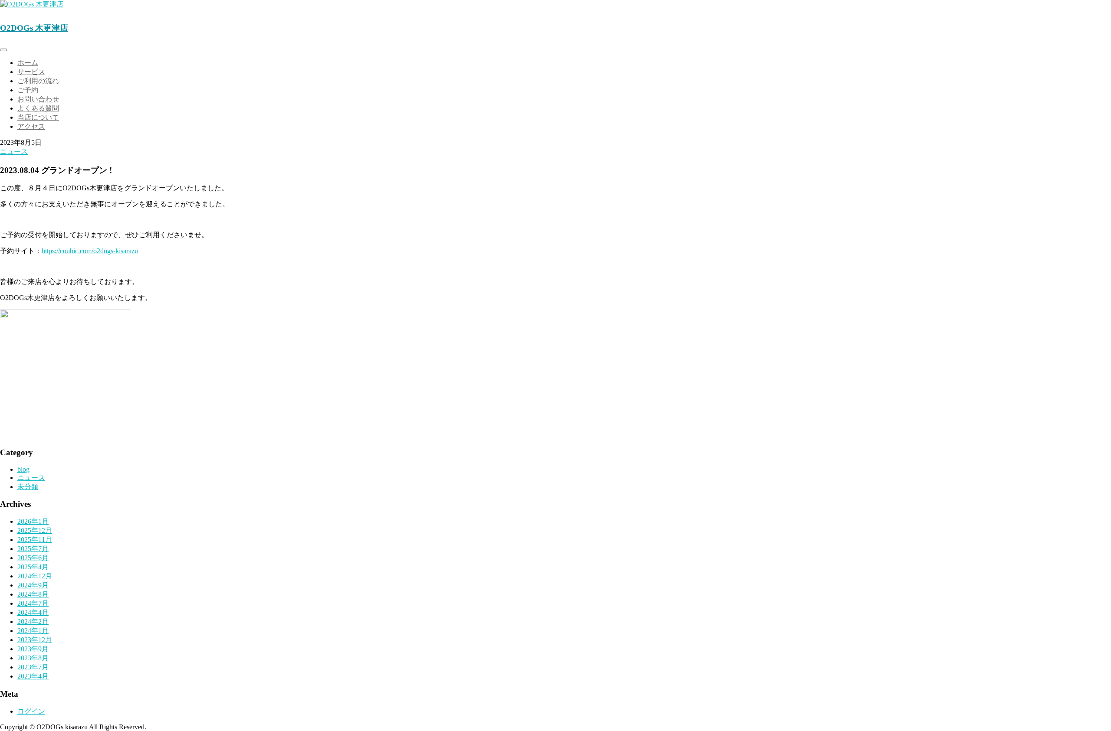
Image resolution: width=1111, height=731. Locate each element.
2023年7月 (33, 667)
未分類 (27, 486)
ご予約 (27, 90)
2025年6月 (33, 557)
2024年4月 (33, 612)
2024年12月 (34, 576)
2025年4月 (33, 567)
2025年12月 (34, 530)
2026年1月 (33, 521)
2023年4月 (33, 676)
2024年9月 (33, 585)
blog (23, 469)
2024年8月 (33, 594)
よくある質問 (38, 108)
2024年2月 (33, 621)
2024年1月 (33, 630)
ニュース (14, 151)
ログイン (31, 711)
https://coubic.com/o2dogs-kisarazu (90, 251)
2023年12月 (34, 639)
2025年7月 (33, 548)
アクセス (31, 126)
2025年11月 (34, 539)
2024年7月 (33, 603)
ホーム (27, 62)
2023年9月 (33, 649)
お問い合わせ (38, 99)
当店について (38, 117)
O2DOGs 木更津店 (34, 28)
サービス (31, 71)
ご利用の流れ (38, 81)
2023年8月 (33, 658)
